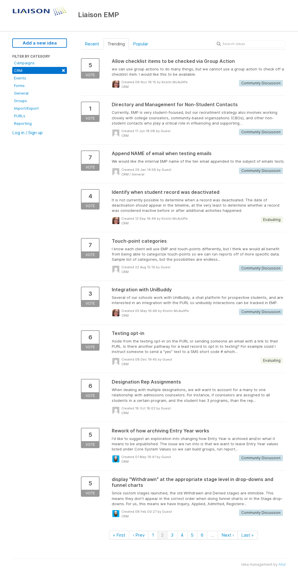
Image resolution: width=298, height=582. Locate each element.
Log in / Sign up (27, 132)
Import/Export (26, 108)
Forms (19, 85)
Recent (92, 44)
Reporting (23, 123)
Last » (247, 535)
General (21, 93)
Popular (140, 44)
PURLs (19, 115)
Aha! (282, 564)
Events (20, 78)
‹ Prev (139, 535)
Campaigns (24, 63)
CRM (39, 70)
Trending (116, 44)
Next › (227, 535)
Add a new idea (40, 43)
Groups (20, 100)
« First (119, 535)
